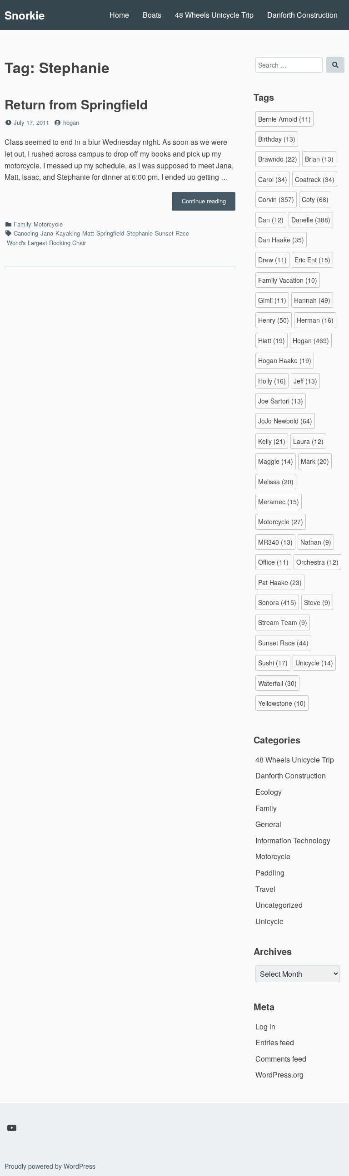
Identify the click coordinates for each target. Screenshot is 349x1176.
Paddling (269, 872)
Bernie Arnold (284, 118)
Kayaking (67, 233)
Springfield (110, 233)
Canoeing (26, 233)
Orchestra (317, 561)
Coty (315, 199)
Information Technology (292, 840)
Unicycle (314, 662)
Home (119, 15)
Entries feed (274, 1042)
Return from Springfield (76, 104)
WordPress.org (279, 1074)
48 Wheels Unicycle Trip (214, 15)
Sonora (277, 602)
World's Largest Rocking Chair (46, 242)
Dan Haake (281, 239)
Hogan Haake (284, 360)
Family (22, 224)
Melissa (276, 481)
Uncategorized (279, 905)
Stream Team (282, 622)
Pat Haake (280, 582)
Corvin (276, 199)
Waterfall (277, 683)
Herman (315, 320)
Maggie (275, 461)
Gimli (272, 300)
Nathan (315, 541)
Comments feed (280, 1058)
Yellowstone (282, 703)
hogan (71, 122)
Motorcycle (48, 224)
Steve (317, 602)
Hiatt (271, 340)
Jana (46, 233)
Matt (88, 233)
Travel (265, 889)
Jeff (305, 380)
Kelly (271, 441)
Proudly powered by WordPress (50, 1166)
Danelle (310, 219)
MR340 (275, 541)
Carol (272, 179)
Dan (271, 219)
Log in (265, 1026)
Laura (308, 441)
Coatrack (314, 179)
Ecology (268, 792)
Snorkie (25, 15)
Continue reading (208, 203)
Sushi (273, 662)
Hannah (312, 300)
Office (273, 561)
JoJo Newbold (285, 420)
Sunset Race (172, 233)
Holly (272, 380)
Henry (273, 320)
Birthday (276, 138)
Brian (319, 158)
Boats (152, 15)
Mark (315, 461)
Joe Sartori (280, 400)
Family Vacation (287, 280)
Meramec (278, 501)
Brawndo (277, 158)
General (268, 824)
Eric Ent (312, 259)
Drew (272, 259)
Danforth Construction (302, 15)
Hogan (311, 340)
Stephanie (139, 233)
